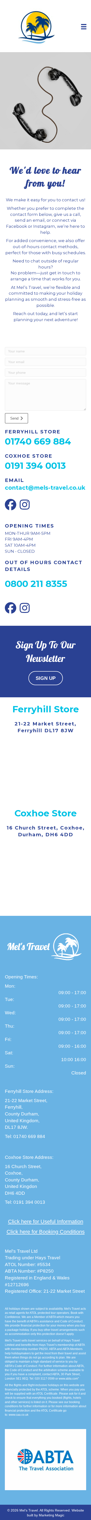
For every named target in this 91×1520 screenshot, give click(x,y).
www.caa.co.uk (18, 1414)
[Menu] (84, 27)
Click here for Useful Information (45, 1222)
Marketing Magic (51, 1515)
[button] (16, 418)
